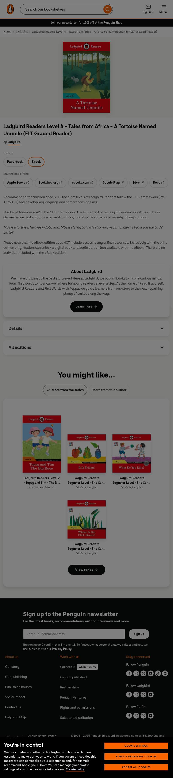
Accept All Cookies (136, 767)
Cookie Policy (75, 769)
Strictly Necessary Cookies (136, 756)
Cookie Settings (136, 745)
